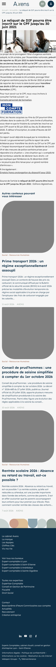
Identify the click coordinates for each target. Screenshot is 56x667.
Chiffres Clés (8, 545)
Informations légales (11, 653)
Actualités (14, 10)
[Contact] (42, 4)
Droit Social (7, 593)
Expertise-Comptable (12, 583)
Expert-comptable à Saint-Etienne (18, 564)
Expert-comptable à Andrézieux (17, 567)
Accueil (5, 10)
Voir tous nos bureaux (12, 558)
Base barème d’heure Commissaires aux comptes (26, 605)
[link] (20, 636)
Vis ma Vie (7, 548)
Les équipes (8, 542)
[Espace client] (51, 4)
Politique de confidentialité (33, 653)
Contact (6, 602)
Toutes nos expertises (12, 580)
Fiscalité (6, 589)
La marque (7, 539)
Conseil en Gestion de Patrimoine (18, 586)
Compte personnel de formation (16, 100)
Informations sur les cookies (14, 656)
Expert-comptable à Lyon (14, 561)
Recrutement (8, 612)
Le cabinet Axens (10, 536)
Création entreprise (11, 615)
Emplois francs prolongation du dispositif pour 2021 (25, 172)
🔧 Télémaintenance (27, 659)
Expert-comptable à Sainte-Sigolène (20, 570)
